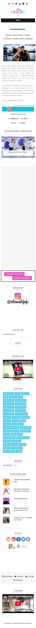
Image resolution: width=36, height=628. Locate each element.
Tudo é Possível (9, 451)
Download (25, 417)
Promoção (7, 441)
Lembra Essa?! (25, 427)
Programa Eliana (18, 29)
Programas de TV (23, 437)
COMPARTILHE (14, 118)
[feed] (26, 3)
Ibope (14, 424)
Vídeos (19, 451)
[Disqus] (18, 198)
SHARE (23, 123)
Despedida (16, 417)
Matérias (6, 434)
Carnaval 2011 (8, 404)
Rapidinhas (16, 441)
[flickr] (23, 3)
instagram (8, 576)
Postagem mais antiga (21, 278)
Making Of (7, 431)
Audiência (25, 393)
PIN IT (15, 123)
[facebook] (12, 3)
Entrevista (15, 421)
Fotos (23, 421)
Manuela (15, 431)
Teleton (19, 448)
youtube (31, 576)
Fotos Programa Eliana (20, 498)
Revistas (7, 448)
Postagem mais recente (15, 274)
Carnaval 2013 (8, 407)
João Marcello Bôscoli (11, 427)
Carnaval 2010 (20, 400)
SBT (24, 29)
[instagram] (9, 3)
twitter (20, 576)
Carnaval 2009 (8, 400)
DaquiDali (7, 417)
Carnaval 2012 (20, 404)
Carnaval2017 (8, 414)
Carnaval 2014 (20, 407)
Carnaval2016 (20, 410)
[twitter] (16, 3)
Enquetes (7, 421)
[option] (18, 148)
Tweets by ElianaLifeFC (9, 334)
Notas (11, 29)
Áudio (6, 397)
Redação (22, 444)
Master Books (25, 431)
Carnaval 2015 (8, 410)
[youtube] (19, 3)
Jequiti (20, 424)
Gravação (7, 424)
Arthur (17, 393)
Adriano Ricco (8, 393)
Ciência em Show (21, 414)
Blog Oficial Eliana (16, 397)
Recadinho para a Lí (10, 444)
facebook (18, 580)
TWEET (25, 118)
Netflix (14, 434)
